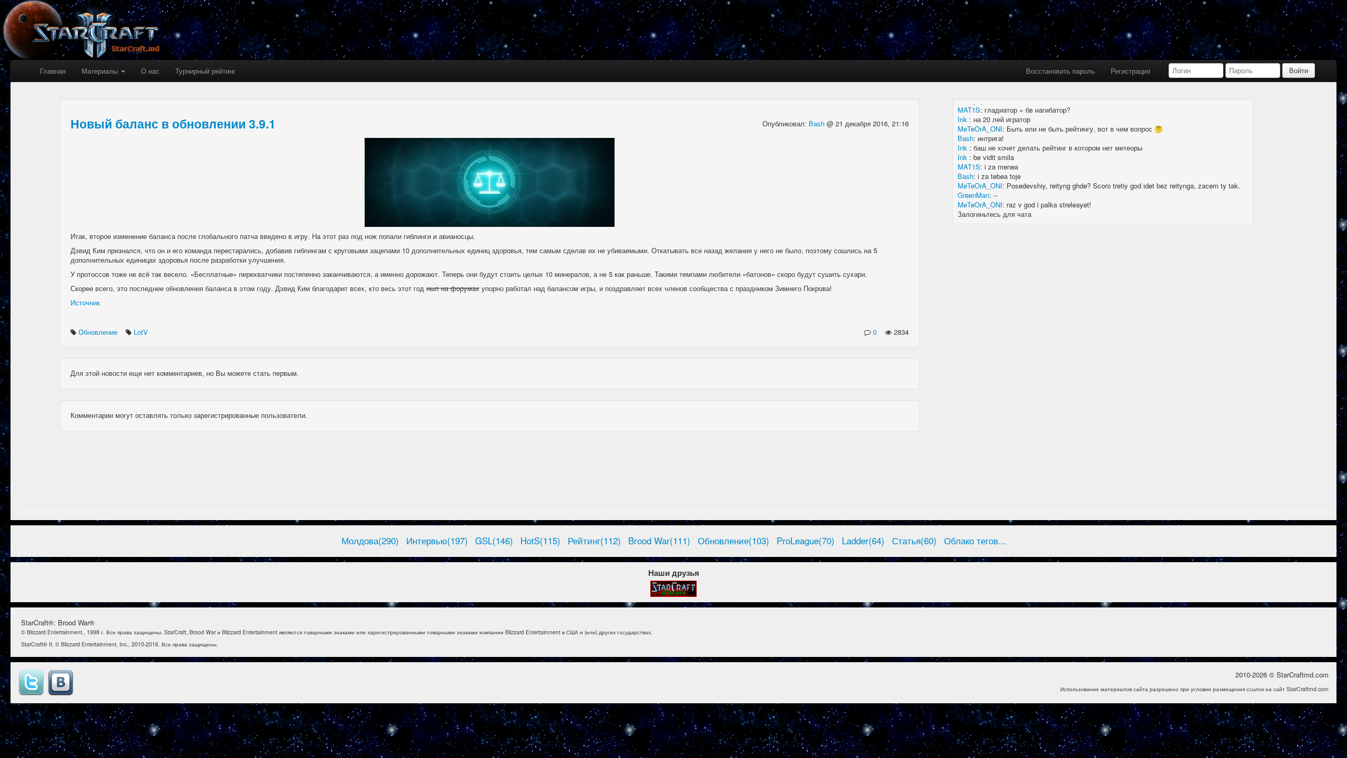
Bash (818, 123)
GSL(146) (494, 540)
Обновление (98, 332)
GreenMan (973, 195)
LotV (142, 332)
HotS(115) (540, 540)
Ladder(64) (863, 540)
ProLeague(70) (806, 540)
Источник (85, 302)
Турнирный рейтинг (205, 71)
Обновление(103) (733, 540)
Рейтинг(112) (594, 540)
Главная (53, 71)
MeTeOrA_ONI (980, 129)
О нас (150, 71)
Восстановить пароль (1060, 71)
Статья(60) (914, 540)
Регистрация (1130, 71)
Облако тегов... (975, 540)
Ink (963, 119)
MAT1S (969, 110)
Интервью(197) (437, 540)
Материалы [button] (101, 71)
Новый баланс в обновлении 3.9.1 (173, 123)
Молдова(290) (370, 540)
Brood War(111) (659, 540)
